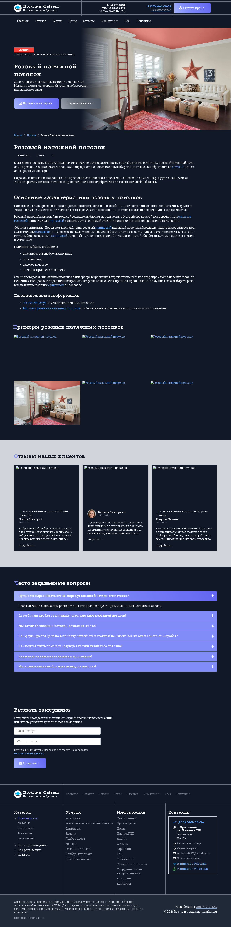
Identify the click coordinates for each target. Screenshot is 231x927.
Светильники (127, 818)
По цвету (24, 854)
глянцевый (103, 227)
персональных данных (29, 753)
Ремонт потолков (78, 849)
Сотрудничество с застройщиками (130, 871)
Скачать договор (189, 843)
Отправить (31, 763)
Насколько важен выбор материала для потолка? (57, 666)
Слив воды (73, 828)
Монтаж (71, 844)
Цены (73, 21)
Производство (127, 823)
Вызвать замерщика (37, 103)
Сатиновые (26, 828)
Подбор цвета (75, 838)
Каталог (40, 21)
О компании (109, 21)
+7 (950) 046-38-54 (158, 6)
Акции (122, 838)
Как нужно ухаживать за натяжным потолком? (55, 656)
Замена (71, 833)
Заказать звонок (161, 10)
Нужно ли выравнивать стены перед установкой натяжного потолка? (73, 596)
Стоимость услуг (34, 303)
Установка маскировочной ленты (90, 823)
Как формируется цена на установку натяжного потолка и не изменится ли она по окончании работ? (98, 636)
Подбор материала (79, 854)
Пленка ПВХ (125, 833)
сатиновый (59, 235)
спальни (184, 216)
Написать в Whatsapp (192, 868)
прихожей (57, 220)
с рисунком (42, 231)
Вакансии (124, 878)
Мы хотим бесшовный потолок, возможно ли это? (57, 626)
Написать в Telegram (192, 863)
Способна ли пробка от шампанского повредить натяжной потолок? (72, 615)
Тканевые (25, 833)
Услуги (57, 21)
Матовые (24, 823)
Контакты (144, 21)
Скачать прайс (193, 8)
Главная (23, 21)
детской (177, 167)
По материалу (28, 818)
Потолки (31, 135)
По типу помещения (32, 845)
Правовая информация (29, 917)
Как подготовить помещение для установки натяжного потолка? (70, 646)
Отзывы (89, 21)
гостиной (21, 220)
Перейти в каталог (80, 103)
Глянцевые (26, 838)
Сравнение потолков (132, 864)
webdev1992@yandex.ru (193, 853)
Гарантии (124, 849)
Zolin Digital (206, 906)
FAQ (127, 21)
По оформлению (29, 850)
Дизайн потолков (78, 859)
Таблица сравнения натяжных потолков (51, 308)
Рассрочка (73, 818)
